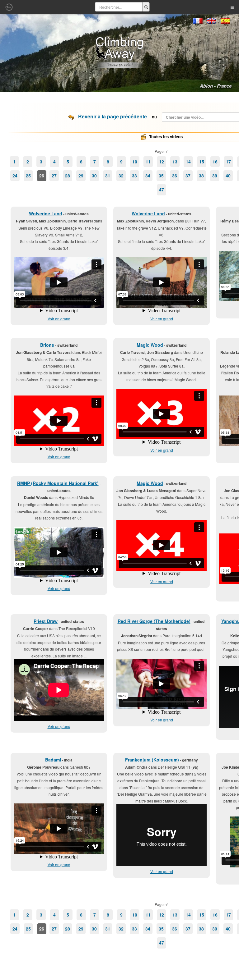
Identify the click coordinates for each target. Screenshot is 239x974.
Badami (53, 760)
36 (174, 175)
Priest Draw (46, 621)
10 (134, 161)
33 (134, 175)
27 (54, 175)
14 (188, 161)
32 (121, 175)
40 (228, 175)
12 (161, 161)
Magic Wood (150, 345)
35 (161, 175)
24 (14, 175)
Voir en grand (59, 318)
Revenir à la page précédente (112, 116)
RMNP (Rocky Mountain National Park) (58, 483)
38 (201, 175)
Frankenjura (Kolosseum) (152, 760)
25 (28, 175)
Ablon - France (216, 85)
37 (187, 175)
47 (161, 189)
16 (215, 161)
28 (67, 175)
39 (214, 175)
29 (80, 175)
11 (148, 161)
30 (94, 175)
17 (228, 161)
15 (201, 161)
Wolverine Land (45, 213)
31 (107, 175)
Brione (47, 345)
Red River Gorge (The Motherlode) (154, 621)
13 (174, 161)
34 (147, 175)
